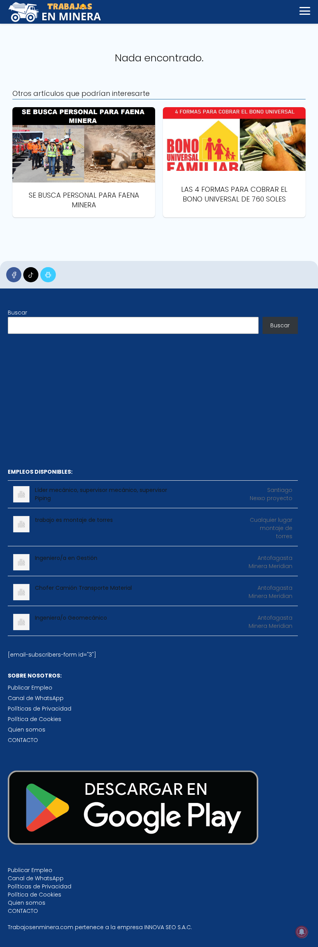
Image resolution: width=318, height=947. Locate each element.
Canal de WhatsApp (36, 698)
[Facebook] (13, 274)
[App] (47, 274)
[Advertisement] (153, 400)
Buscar (17, 312)
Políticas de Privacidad (39, 708)
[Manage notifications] (302, 932)
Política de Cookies (34, 719)
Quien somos (26, 729)
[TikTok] (30, 274)
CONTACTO (23, 740)
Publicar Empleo (30, 688)
